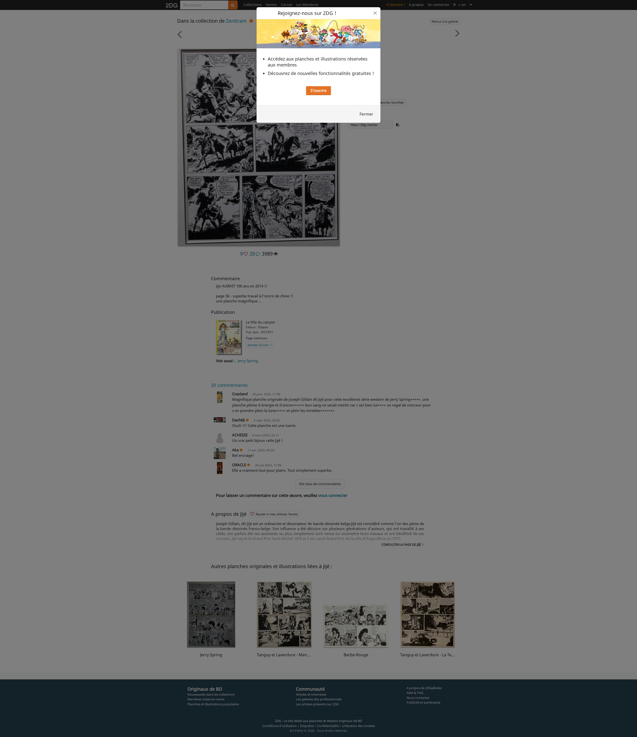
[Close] (375, 13)
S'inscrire (318, 90)
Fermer (366, 114)
